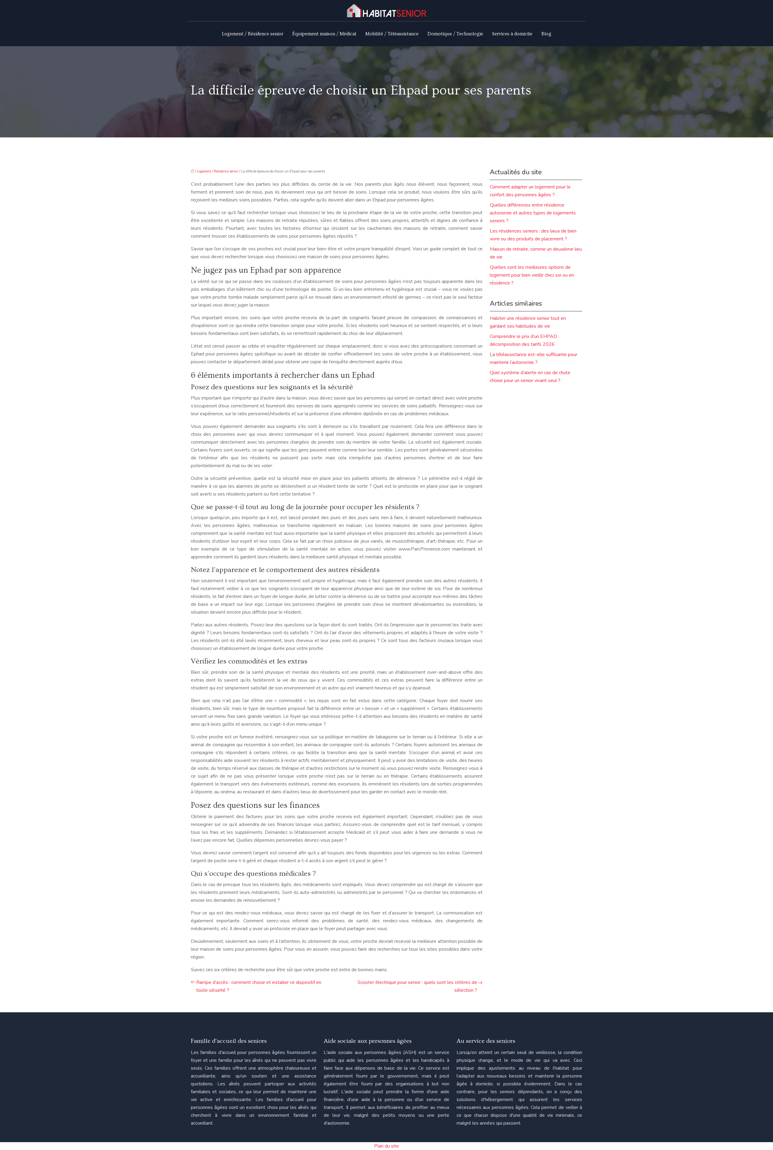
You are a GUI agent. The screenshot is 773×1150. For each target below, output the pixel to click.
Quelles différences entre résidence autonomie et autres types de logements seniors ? (533, 213)
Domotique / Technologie (455, 34)
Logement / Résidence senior (252, 34)
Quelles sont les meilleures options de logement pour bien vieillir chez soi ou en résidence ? (532, 275)
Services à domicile (512, 34)
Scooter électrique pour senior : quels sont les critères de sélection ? (417, 986)
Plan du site (386, 1146)
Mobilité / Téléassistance (392, 34)
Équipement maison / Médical (324, 34)
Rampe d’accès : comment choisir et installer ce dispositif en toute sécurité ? (258, 986)
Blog (546, 34)
